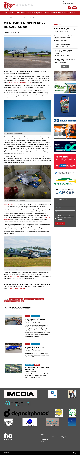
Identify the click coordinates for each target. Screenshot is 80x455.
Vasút (6, 12)
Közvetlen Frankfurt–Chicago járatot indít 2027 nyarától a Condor (64, 60)
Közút (11, 12)
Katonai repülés (29, 364)
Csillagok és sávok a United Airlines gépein (34, 348)
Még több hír (65, 66)
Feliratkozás (60, 224)
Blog (59, 12)
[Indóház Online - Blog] (23, 5)
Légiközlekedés (35, 316)
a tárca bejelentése (14, 276)
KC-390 (36, 299)
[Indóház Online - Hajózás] (29, 5)
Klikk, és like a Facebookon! (17, 288)
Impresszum (44, 439)
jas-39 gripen (7, 301)
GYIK (42, 442)
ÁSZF (43, 434)
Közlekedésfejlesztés (28, 12)
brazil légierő (16, 301)
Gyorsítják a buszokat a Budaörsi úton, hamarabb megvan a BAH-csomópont (63, 37)
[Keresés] (69, 7)
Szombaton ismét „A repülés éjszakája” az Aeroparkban (35, 320)
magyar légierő (28, 299)
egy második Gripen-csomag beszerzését (19, 82)
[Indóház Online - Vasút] (17, 5)
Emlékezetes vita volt (10, 204)
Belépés (68, 3)
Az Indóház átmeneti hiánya (62, 44)
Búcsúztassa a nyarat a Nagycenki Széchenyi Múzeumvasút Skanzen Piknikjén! (64, 52)
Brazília (41, 299)
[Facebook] (63, 1)
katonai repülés (19, 299)
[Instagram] (67, 1)
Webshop (73, 12)
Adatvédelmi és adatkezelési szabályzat (53, 437)
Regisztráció (73, 3)
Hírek (11, 18)
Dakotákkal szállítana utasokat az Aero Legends (37, 369)
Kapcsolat (64, 3)
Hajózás (54, 12)
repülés (11, 299)
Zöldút (47, 12)
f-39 (22, 301)
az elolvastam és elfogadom (65, 217)
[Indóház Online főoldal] (32, 5)
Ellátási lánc (39, 13)
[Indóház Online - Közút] (20, 5)
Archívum (65, 12)
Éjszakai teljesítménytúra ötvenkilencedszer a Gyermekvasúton (65, 29)
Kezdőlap (6, 18)
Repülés (17, 12)
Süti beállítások (68, 453)
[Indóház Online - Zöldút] (26, 5)
